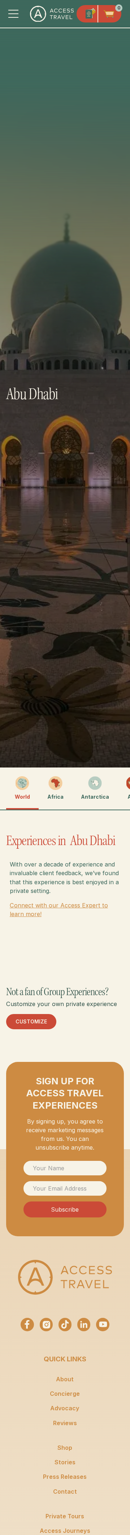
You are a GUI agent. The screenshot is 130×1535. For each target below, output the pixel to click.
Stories (65, 1462)
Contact (65, 1491)
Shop (64, 1447)
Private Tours (65, 1516)
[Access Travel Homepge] (52, 14)
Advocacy (64, 1408)
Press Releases (65, 1476)
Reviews (65, 1423)
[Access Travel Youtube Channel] (102, 1324)
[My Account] (87, 13)
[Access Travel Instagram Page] (46, 1324)
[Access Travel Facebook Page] (27, 1324)
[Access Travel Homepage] (65, 1277)
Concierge (65, 1393)
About (65, 1379)
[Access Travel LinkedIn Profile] (83, 1324)
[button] (13, 14)
